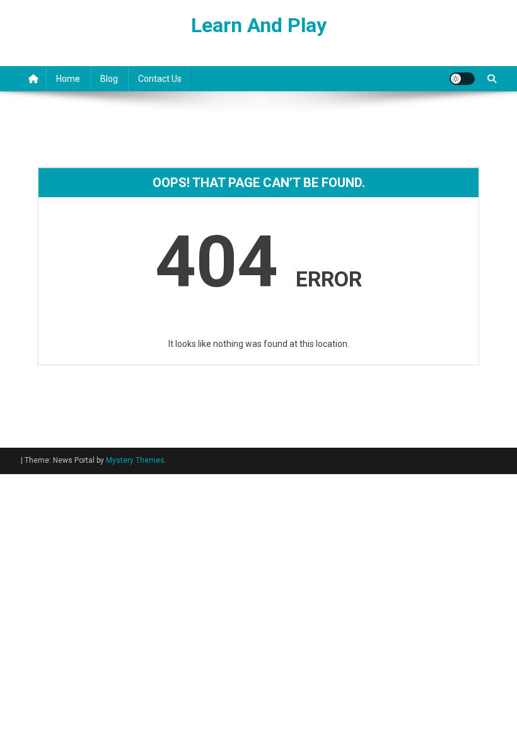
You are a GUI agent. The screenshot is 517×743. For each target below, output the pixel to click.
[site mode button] (462, 78)
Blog (109, 79)
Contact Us (160, 79)
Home (68, 79)
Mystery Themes (135, 460)
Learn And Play (259, 25)
